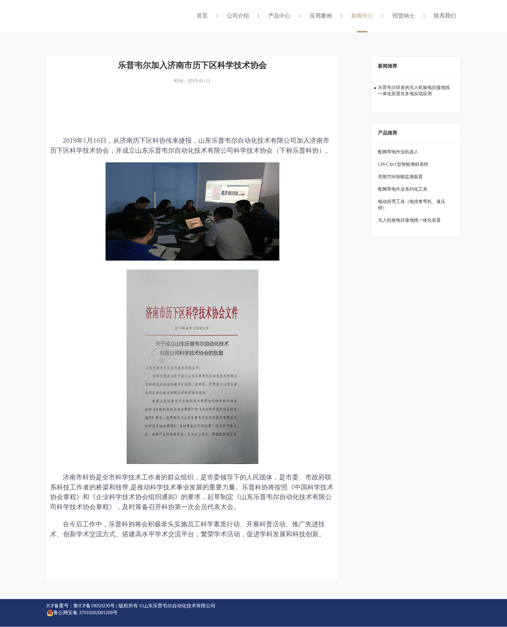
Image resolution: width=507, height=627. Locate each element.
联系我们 (445, 16)
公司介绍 (238, 16)
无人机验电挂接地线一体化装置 (409, 220)
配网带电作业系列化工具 (402, 189)
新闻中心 (362, 16)
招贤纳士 (403, 16)
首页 (202, 16)
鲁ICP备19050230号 (94, 605)
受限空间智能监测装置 (400, 176)
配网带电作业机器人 (398, 151)
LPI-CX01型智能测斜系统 (403, 164)
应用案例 (321, 16)
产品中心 (279, 16)
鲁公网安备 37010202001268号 (85, 612)
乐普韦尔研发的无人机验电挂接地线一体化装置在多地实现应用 (414, 90)
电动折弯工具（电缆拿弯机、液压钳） (411, 204)
